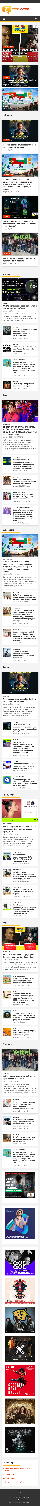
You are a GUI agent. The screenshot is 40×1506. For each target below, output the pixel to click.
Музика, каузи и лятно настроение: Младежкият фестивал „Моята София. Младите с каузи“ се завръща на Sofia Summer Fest (24, 367)
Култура (6, 77)
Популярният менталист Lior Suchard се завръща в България (19, 81)
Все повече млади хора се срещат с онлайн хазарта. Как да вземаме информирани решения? (24, 1105)
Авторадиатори (8, 1474)
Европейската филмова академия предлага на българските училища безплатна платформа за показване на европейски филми (24, 515)
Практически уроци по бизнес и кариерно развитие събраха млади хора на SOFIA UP (23, 654)
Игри (11, 47)
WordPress (26, 1503)
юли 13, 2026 (17, 643)
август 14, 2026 (8, 834)
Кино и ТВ (6, 424)
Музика (6, 274)
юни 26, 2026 (17, 471)
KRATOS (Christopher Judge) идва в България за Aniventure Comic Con (20, 53)
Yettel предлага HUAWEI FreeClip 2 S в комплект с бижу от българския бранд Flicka (19, 829)
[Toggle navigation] (4, 18)
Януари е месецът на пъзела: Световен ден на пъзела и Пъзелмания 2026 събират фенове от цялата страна (23, 998)
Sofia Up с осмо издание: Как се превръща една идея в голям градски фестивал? (25, 597)
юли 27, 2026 (17, 375)
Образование (8, 94)
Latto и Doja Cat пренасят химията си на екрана (23, 385)
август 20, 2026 (8, 85)
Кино (5, 395)
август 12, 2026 (18, 602)
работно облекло (9, 1478)
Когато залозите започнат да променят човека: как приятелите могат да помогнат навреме (24, 1122)
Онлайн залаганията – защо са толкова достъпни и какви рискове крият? (25, 1139)
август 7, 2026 (17, 755)
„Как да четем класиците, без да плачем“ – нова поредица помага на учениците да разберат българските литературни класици (24, 615)
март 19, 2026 (17, 770)
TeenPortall (25, 1497)
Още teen (7, 253)
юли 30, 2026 (17, 353)
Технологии (8, 795)
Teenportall (26, 896)
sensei (17, 263)
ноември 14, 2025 (19, 486)
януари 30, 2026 (18, 1005)
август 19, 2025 (18, 523)
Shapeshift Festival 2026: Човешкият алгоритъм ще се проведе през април (24, 766)
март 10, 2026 (7, 59)
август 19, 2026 (8, 263)
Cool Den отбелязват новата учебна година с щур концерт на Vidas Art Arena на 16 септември (25, 332)
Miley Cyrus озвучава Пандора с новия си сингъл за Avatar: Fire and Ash (24, 481)
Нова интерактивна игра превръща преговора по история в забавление (23, 980)
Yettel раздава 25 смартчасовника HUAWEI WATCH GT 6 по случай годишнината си (23, 858)
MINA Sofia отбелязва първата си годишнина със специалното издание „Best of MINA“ (19, 223)
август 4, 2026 (8, 437)
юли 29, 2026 (17, 1143)
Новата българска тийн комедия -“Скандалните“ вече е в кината (23, 497)
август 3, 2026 (17, 338)
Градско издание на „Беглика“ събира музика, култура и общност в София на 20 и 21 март (25, 782)
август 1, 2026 (17, 1128)
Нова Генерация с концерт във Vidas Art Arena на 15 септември (24, 349)
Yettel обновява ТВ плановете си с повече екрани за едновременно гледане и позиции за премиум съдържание (23, 464)
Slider (6, 47)
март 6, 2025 (17, 1022)
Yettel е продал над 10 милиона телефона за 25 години (23, 892)
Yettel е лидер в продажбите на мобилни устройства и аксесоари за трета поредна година (24, 875)
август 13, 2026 (18, 863)
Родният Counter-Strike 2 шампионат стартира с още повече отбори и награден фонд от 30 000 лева (25, 1016)
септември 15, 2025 (19, 501)
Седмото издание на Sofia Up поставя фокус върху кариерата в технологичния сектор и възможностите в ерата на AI (24, 636)
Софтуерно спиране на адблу (13, 1482)
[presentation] (34, 26)
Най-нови (7, 115)
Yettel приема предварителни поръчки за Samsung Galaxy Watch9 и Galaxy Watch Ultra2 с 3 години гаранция (24, 909)
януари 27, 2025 (18, 1037)
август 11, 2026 (8, 311)
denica (15, 59)
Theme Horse (22, 1500)
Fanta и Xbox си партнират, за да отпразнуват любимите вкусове (24, 1033)
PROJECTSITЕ (18, 437)
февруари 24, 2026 (19, 788)
